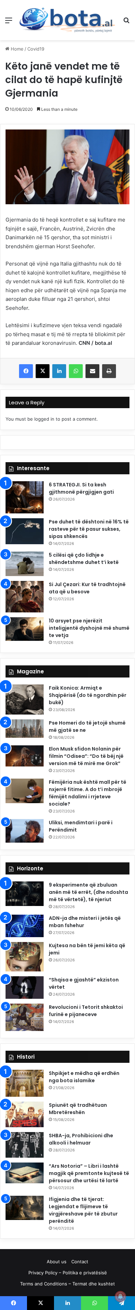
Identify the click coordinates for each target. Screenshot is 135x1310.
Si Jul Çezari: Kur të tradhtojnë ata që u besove (87, 588)
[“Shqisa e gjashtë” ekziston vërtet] (25, 987)
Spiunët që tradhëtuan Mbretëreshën (78, 1109)
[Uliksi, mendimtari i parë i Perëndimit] (25, 831)
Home (16, 49)
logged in (44, 419)
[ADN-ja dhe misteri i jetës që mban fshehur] (25, 926)
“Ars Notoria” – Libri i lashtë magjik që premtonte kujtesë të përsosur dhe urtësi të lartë (89, 1173)
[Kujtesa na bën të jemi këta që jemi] (25, 956)
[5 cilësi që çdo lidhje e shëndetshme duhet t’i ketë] (25, 563)
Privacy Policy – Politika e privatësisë (67, 1272)
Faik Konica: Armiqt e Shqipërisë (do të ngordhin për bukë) (87, 695)
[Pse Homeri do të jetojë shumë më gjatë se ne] (25, 728)
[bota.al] (67, 20)
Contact (79, 1261)
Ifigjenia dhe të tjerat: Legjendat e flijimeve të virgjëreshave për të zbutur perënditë (83, 1210)
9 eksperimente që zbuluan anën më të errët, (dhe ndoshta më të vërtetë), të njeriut (88, 892)
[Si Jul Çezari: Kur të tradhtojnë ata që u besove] (25, 596)
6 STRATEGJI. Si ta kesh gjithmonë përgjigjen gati (81, 488)
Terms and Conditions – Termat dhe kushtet (67, 1283)
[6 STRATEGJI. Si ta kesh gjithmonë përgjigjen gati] (25, 497)
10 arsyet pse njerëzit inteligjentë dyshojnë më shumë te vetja (89, 628)
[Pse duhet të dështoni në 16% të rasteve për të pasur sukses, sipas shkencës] (25, 531)
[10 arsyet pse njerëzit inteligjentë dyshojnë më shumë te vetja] (25, 629)
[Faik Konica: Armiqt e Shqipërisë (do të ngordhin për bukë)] (25, 699)
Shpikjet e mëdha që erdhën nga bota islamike (84, 1077)
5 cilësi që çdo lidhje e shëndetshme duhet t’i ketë (84, 558)
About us (56, 1261)
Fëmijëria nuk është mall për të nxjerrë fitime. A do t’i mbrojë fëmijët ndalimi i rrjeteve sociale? (87, 793)
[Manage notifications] (120, 1296)
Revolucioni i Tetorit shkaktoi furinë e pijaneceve (86, 1011)
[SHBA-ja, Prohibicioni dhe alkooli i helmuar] (25, 1145)
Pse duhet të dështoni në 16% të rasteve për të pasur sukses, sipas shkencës (89, 529)
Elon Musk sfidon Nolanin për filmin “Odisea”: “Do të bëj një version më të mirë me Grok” (86, 756)
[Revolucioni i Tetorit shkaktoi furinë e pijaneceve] (25, 1017)
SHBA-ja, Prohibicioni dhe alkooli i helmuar (81, 1139)
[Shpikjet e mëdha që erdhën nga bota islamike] (25, 1083)
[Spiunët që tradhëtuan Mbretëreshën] (25, 1114)
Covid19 (35, 49)
